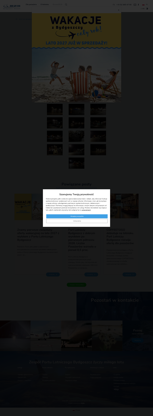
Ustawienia (77, 221)
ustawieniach (86, 210)
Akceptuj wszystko (77, 216)
